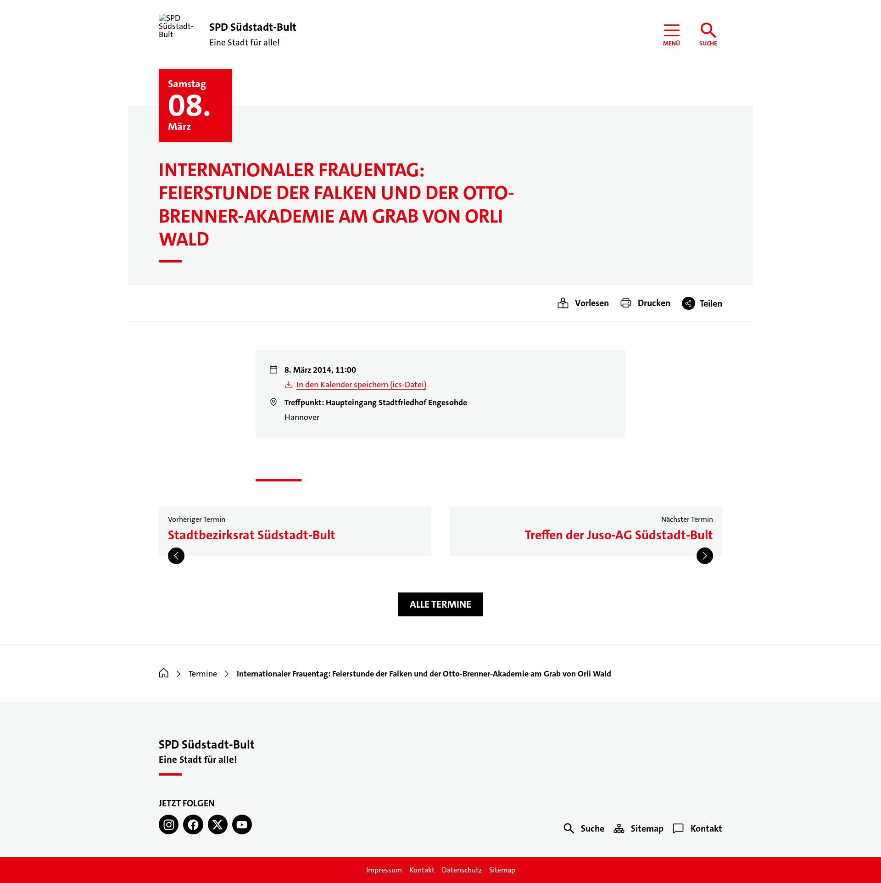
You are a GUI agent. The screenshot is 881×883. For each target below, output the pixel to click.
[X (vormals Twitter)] (218, 824)
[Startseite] (164, 673)
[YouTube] (242, 824)
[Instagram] (168, 824)
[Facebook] (193, 824)
